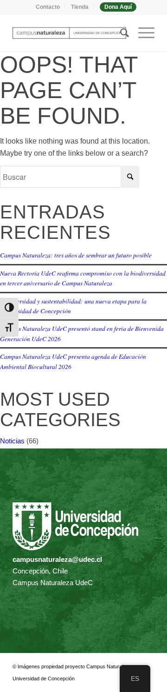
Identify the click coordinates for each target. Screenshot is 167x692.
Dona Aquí (118, 7)
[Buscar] (120, 33)
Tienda (80, 7)
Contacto (48, 7)
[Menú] (141, 33)
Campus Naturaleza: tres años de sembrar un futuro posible (76, 254)
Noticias (12, 441)
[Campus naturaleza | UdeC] (69, 33)
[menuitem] (48, 7)
